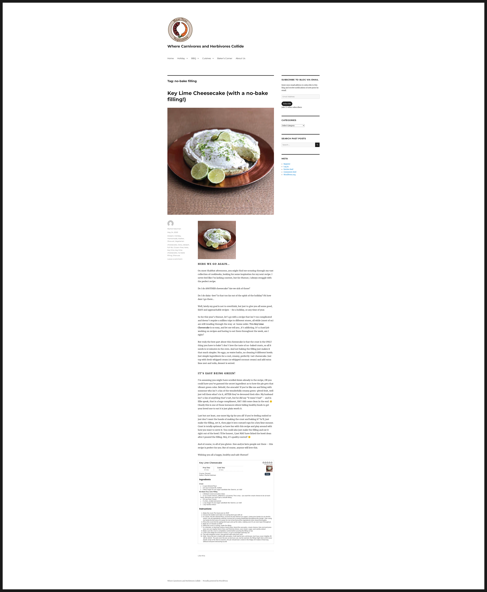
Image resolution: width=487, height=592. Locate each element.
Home (170, 58)
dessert (186, 245)
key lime (171, 250)
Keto (186, 247)
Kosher (181, 238)
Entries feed (288, 169)
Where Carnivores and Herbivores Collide (205, 46)
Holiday (181, 58)
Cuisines (206, 58)
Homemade (172, 238)
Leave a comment (174, 259)
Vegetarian (179, 241)
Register (287, 164)
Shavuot (170, 241)
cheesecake (172, 245)
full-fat (170, 247)
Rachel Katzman (174, 229)
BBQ (193, 58)
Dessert (170, 236)
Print (267, 474)
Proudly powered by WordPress (215, 581)
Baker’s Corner (224, 58)
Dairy (180, 245)
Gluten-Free (179, 247)
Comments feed (290, 172)
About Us (240, 58)
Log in (286, 167)
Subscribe (287, 104)
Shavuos (176, 255)
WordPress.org (290, 175)
